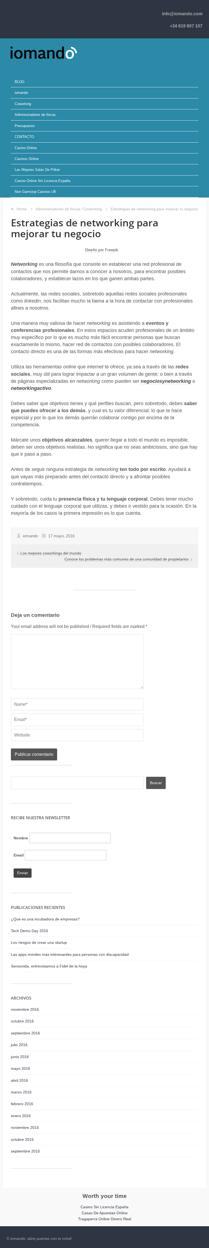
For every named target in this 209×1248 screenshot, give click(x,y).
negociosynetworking (166, 381)
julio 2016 (19, 1045)
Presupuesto (25, 126)
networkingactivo (31, 388)
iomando (21, 93)
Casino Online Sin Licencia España (42, 181)
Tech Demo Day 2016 (29, 931)
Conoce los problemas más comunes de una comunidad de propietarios (127, 559)
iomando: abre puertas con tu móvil (40, 1238)
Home (22, 209)
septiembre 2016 (25, 1033)
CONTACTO (24, 137)
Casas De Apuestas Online (105, 1213)
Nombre (21, 838)
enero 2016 (21, 1116)
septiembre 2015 (25, 1151)
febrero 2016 (22, 1104)
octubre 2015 (22, 1139)
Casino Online (26, 148)
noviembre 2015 (25, 1127)
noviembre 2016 (25, 1009)
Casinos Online (27, 159)
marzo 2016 (21, 1092)
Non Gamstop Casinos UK (35, 192)
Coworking (23, 104)
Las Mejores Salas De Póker (37, 170)
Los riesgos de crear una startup (39, 942)
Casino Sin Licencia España (104, 1207)
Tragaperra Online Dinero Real (104, 1219)
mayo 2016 (20, 1068)
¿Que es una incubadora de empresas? (45, 919)
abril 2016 (19, 1080)
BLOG (19, 82)
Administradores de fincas (35, 115)
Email (19, 855)
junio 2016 (20, 1057)
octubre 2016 (22, 1021)
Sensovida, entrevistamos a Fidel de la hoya (49, 966)
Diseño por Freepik (101, 250)
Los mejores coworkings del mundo (50, 553)
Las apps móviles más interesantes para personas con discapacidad (70, 954)
